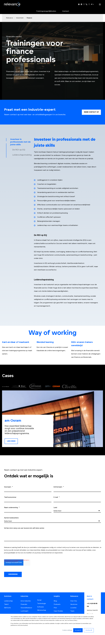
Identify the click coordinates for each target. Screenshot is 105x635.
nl (91, 4)
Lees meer (11, 441)
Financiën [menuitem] (24, 604)
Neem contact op (91, 112)
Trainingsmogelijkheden (46, 11)
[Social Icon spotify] (79, 4)
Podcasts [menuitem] (57, 604)
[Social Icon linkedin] (81, 4)
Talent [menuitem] (6, 604)
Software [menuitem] (40, 607)
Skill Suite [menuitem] (7, 608)
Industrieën (20, 18)
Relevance (9, 18)
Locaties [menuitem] (73, 608)
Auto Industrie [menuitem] (26, 601)
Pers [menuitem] (55, 608)
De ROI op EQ (18, 150)
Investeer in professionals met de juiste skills (20, 142)
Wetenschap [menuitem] (41, 610)
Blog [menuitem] (55, 601)
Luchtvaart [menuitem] (24, 611)
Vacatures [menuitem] (73, 604)
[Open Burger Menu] (100, 4)
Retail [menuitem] (39, 600)
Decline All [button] (89, 630)
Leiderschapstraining (22, 155)
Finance (29, 18)
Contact (65, 11)
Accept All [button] (78, 630)
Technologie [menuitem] (41, 603)
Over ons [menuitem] (73, 601)
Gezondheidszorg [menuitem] (27, 608)
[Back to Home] (12, 6)
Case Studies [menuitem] (58, 611)
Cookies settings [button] (67, 630)
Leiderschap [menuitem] (8, 601)
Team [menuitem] (72, 611)
